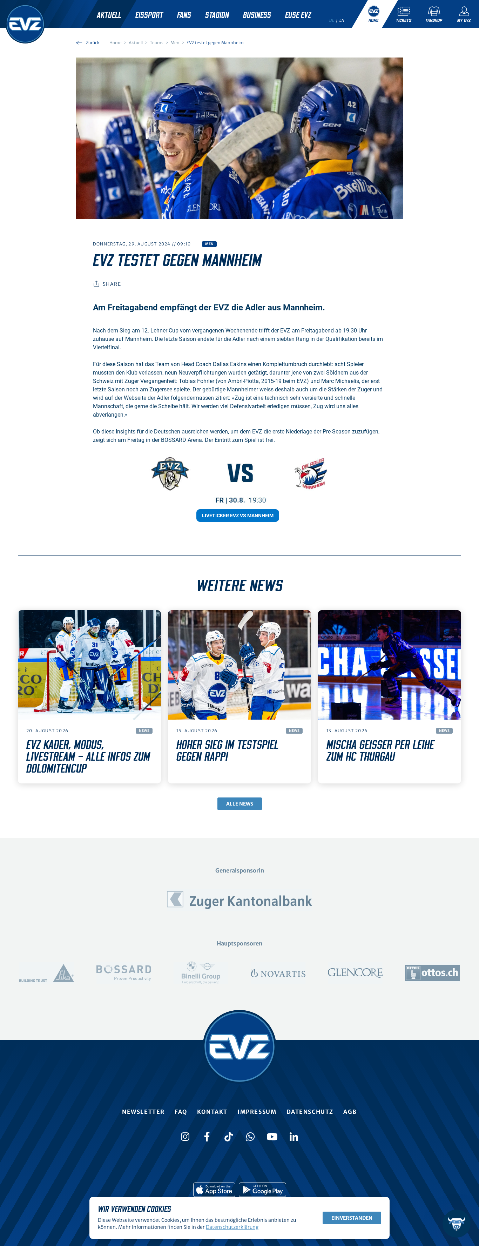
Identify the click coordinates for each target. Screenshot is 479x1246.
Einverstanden (351, 1218)
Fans (184, 15)
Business (257, 15)
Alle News (239, 804)
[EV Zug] (25, 23)
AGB (350, 1111)
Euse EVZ (298, 15)
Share (112, 284)
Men (209, 244)
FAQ (181, 1111)
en (341, 20)
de (331, 20)
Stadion (217, 15)
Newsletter (143, 1111)
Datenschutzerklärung (232, 1227)
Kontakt (212, 1111)
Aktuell (109, 15)
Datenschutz (310, 1111)
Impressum (256, 1111)
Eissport (149, 15)
